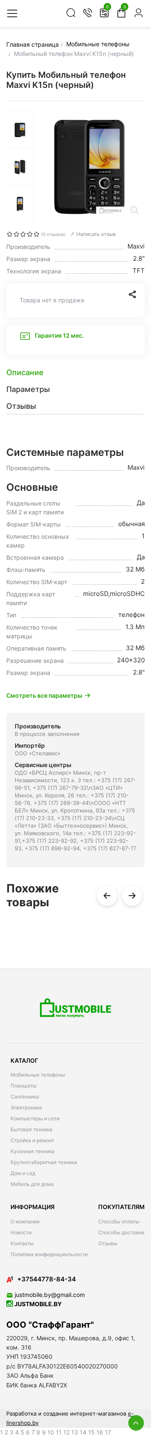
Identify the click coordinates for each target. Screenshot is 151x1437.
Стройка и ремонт (32, 1140)
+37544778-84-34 (46, 1279)
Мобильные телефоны (37, 1075)
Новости (20, 1232)
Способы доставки (121, 1232)
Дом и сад (22, 1173)
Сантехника (24, 1096)
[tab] (75, 372)
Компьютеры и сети (35, 1118)
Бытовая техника (31, 1129)
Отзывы (107, 1243)
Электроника (26, 1107)
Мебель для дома (32, 1184)
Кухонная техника (32, 1151)
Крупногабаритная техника (43, 1162)
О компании (24, 1221)
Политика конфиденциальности (49, 1254)
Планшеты (23, 1085)
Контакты (22, 1243)
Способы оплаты (118, 1221)
